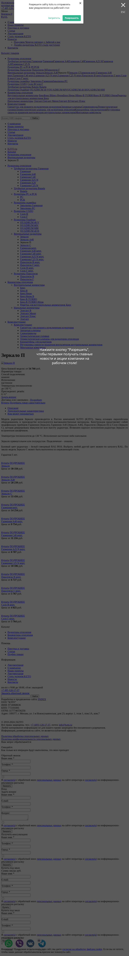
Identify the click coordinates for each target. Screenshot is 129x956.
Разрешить (72, 17)
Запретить (54, 17)
